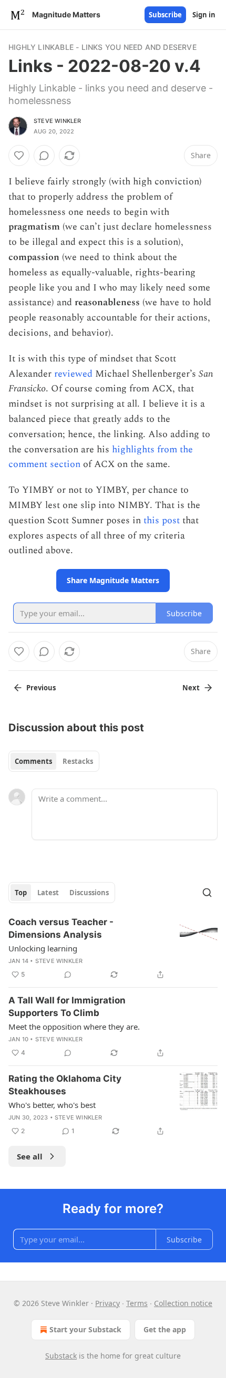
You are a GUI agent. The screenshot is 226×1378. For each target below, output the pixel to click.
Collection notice (183, 1303)
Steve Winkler (57, 121)
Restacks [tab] (78, 761)
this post (161, 520)
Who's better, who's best (52, 1105)
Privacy (107, 1303)
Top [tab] (21, 892)
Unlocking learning (42, 948)
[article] (113, 948)
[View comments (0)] (44, 155)
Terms (137, 1303)
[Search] (207, 892)
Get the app (164, 1329)
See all (30, 1156)
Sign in (203, 14)
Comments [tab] (33, 761)
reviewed (73, 374)
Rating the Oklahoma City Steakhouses (64, 1084)
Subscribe (165, 14)
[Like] (18, 155)
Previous (41, 687)
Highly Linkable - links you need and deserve (102, 47)
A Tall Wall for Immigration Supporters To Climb (67, 1006)
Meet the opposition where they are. (74, 1026)
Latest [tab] (48, 892)
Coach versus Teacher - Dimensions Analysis (61, 928)
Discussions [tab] (89, 892)
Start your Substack (85, 1329)
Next (191, 687)
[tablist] (53, 761)
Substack (61, 1356)
